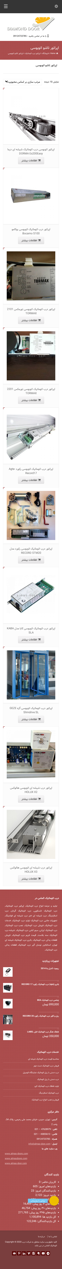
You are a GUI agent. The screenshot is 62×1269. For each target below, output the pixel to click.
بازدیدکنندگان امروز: (45, 1191)
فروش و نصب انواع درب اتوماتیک (45, 1099)
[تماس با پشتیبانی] (54, 1201)
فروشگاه (45, 53)
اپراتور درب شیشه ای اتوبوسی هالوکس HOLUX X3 (31, 870)
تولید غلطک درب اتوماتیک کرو (47, 1086)
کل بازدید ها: (48, 1217)
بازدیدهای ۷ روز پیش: (43, 1204)
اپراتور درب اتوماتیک (32, 53)
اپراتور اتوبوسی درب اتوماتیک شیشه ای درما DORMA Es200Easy (31, 151)
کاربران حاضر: (48, 1182)
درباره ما (41, 1236)
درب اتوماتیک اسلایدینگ (49, 1093)
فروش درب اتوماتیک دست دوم (46, 1065)
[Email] (14, 1253)
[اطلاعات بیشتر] (28, 92)
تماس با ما (53, 1236)
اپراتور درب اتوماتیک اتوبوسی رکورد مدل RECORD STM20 (31, 551)
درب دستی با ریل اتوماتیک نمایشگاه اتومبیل (41, 1072)
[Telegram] (48, 1253)
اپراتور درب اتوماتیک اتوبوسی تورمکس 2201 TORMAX (31, 391)
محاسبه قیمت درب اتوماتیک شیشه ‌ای (43, 1059)
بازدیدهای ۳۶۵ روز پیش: (42, 1213)
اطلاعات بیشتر (29, 161)
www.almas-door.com (16, 1163)
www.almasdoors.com (16, 1158)
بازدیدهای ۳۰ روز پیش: (43, 1208)
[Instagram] (33, 1253)
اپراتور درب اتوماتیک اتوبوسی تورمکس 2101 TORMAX (31, 311)
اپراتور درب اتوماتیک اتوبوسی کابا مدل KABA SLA (31, 630)
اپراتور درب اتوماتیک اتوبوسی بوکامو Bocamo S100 (31, 231)
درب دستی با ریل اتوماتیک (48, 1079)
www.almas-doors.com (16, 1154)
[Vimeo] (29, 1253)
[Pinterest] (19, 1253)
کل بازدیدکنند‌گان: (46, 1221)
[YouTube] (43, 1253)
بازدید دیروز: (49, 1195)
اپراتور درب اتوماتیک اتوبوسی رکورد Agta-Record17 (31, 471)
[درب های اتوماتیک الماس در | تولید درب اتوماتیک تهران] (31, 30)
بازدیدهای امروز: (47, 1186)
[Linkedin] (24, 1253)
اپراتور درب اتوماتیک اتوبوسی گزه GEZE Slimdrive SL (31, 710)
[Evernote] (38, 1253)
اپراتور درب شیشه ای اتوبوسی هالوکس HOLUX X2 (31, 790)
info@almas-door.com (39, 1144)
